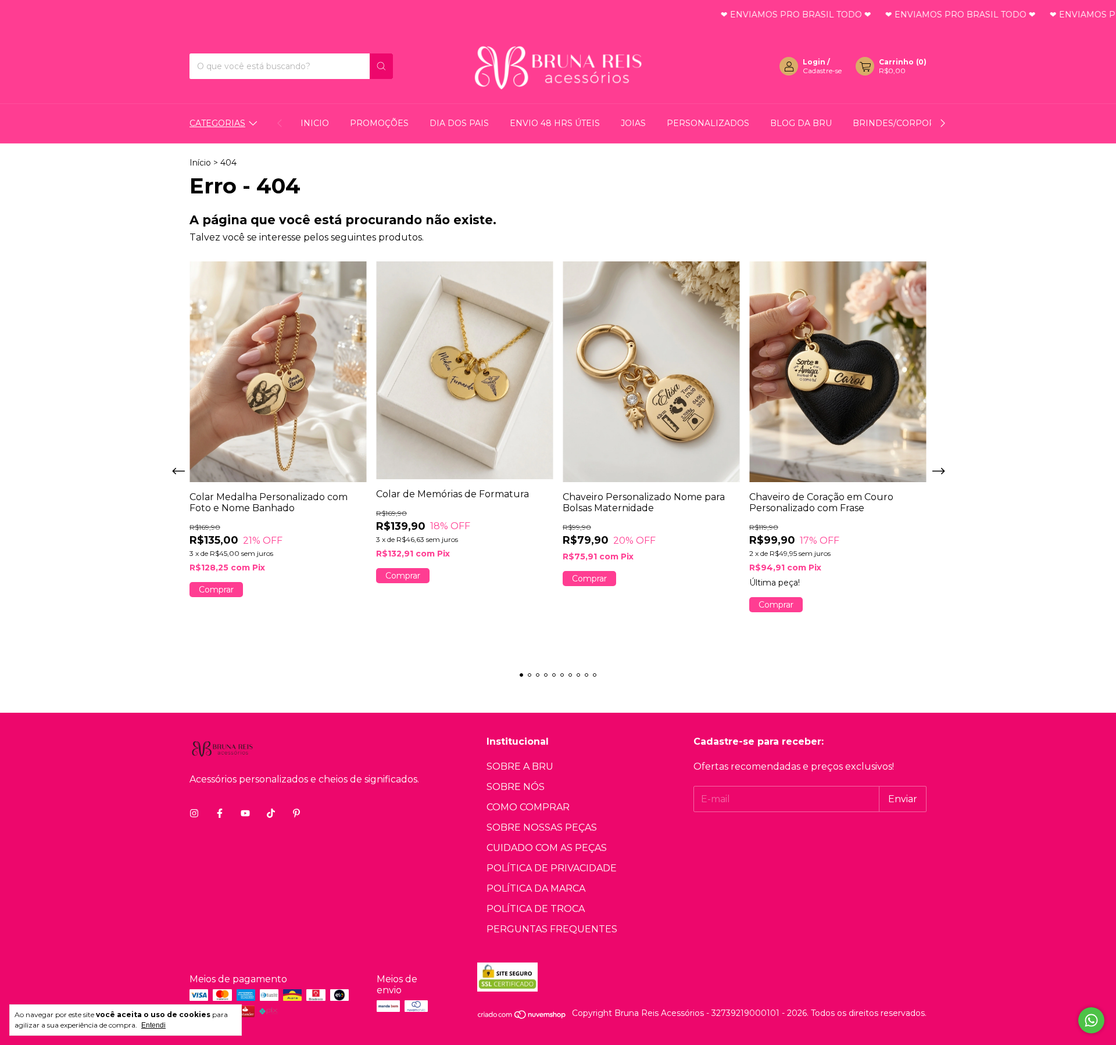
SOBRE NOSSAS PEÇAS (542, 827)
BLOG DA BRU (801, 123)
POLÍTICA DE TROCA (536, 908)
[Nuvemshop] (522, 1016)
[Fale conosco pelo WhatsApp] (1091, 1020)
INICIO (315, 123)
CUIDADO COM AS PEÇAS (547, 847)
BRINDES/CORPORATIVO (907, 123)
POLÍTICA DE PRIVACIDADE (552, 868)
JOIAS (633, 123)
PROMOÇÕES (379, 123)
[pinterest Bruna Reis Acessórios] (296, 813)
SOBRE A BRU (520, 766)
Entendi (153, 1025)
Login (814, 62)
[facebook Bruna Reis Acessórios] (219, 813)
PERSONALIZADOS (708, 123)
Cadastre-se (822, 70)
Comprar (216, 589)
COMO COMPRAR (528, 807)
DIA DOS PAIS (459, 123)
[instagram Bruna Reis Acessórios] (194, 813)
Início (200, 162)
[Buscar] (381, 66)
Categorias (217, 123)
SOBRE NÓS (516, 786)
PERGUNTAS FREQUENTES (552, 929)
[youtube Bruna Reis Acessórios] (245, 813)
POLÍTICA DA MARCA (536, 888)
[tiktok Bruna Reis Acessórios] (271, 813)
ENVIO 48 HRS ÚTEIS (555, 123)
